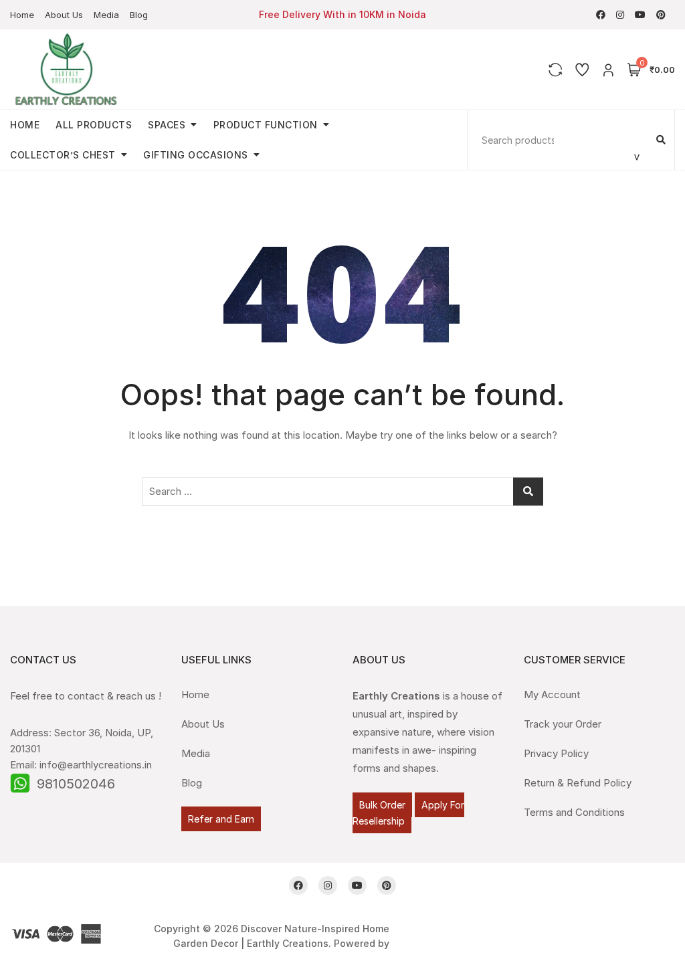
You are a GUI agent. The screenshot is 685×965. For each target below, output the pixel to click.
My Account (552, 694)
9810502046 (76, 784)
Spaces (166, 124)
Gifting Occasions (195, 154)
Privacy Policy (556, 753)
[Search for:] (342, 491)
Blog (139, 14)
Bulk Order (382, 805)
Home (22, 14)
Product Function (265, 124)
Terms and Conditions (574, 812)
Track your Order (562, 724)
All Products (94, 124)
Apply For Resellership (408, 813)
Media (106, 14)
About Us (64, 14)
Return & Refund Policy (577, 782)
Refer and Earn (221, 819)
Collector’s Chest (63, 154)
